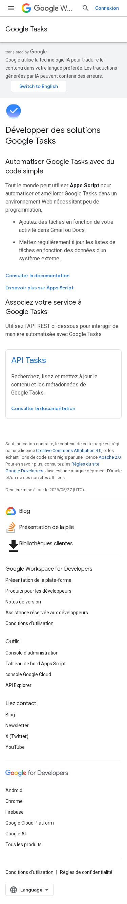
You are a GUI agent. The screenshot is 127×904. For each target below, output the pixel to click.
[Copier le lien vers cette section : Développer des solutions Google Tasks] (64, 142)
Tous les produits (23, 844)
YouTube (15, 747)
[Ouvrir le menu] (11, 8)
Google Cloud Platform (29, 823)
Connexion (107, 8)
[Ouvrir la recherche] (86, 8)
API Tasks (28, 360)
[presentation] (63, 135)
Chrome (14, 801)
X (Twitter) (16, 736)
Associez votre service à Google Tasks (43, 307)
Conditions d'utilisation (29, 623)
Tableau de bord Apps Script (35, 663)
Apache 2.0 (110, 457)
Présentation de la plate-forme (38, 580)
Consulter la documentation (37, 275)
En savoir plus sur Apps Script (39, 288)
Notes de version (23, 601)
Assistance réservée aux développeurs (46, 612)
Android (13, 790)
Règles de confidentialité (86, 872)
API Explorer (18, 685)
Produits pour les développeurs (38, 591)
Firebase (14, 812)
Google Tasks (26, 29)
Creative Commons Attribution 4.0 (68, 450)
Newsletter (17, 725)
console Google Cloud (28, 674)
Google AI (15, 833)
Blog (10, 714)
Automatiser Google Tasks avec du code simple (59, 166)
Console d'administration (32, 653)
